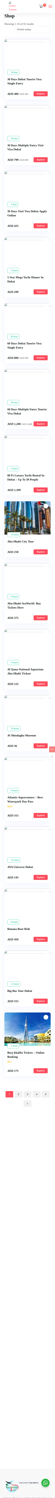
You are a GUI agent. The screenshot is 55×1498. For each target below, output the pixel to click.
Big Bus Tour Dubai (19, 990)
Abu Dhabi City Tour (20, 541)
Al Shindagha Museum (21, 735)
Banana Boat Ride (18, 928)
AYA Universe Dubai (20, 867)
